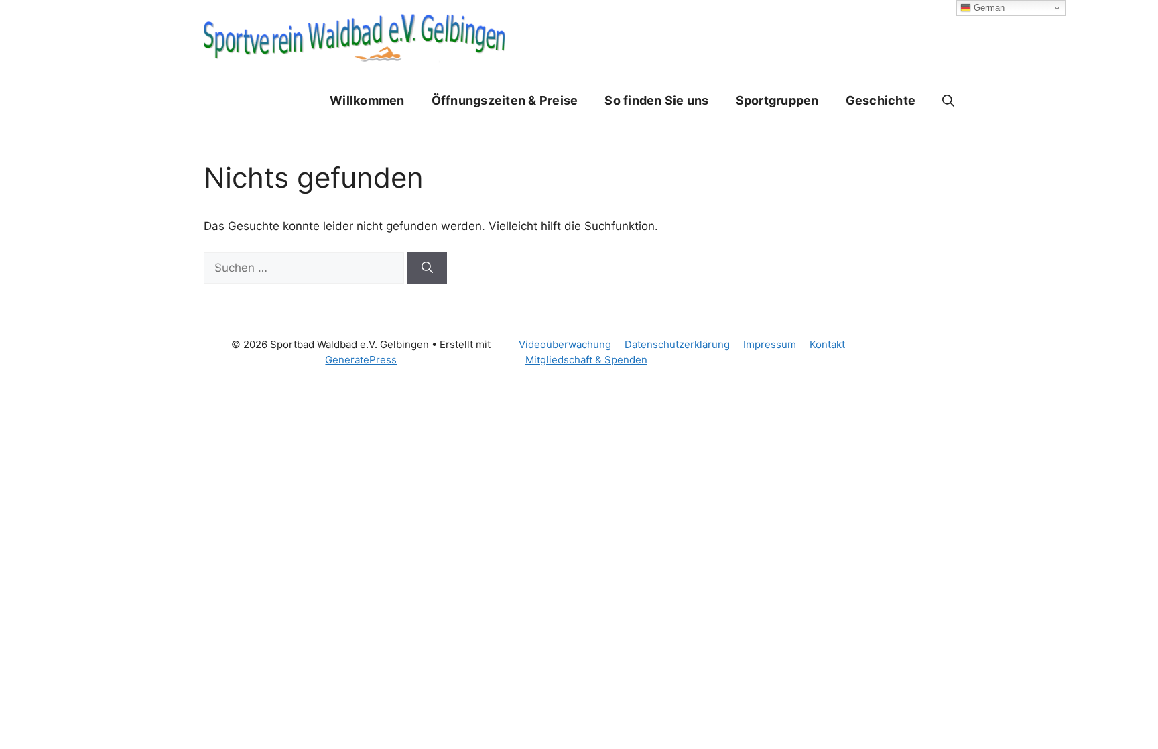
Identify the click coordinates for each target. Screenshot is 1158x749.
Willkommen (367, 100)
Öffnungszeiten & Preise (505, 100)
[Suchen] (427, 268)
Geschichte (881, 100)
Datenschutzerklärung (677, 344)
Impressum (769, 344)
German (988, 8)
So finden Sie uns (656, 100)
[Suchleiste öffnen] (948, 100)
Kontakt (827, 344)
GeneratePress (361, 359)
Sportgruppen (777, 100)
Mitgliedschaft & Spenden (586, 359)
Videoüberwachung (565, 344)
